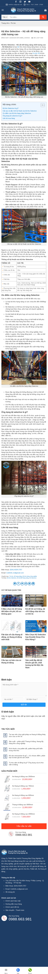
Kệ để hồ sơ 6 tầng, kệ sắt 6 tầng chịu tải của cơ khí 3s (35, 611)
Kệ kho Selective (11, 578)
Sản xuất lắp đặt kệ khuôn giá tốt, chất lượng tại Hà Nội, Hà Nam (34, 663)
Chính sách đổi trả (12, 907)
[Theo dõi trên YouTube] (30, 2)
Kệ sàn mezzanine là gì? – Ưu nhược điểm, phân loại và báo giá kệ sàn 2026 (27, 757)
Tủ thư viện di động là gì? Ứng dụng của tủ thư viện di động (26, 764)
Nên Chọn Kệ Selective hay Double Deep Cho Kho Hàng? (35, 637)
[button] (2, 10)
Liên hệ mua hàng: (9, 118)
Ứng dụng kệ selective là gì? (12, 116)
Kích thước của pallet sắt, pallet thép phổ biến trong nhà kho (26, 749)
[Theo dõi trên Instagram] (21, 2)
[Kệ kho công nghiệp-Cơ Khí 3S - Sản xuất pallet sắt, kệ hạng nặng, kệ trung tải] (24, 10)
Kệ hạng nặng (18, 576)
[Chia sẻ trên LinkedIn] (33, 583)
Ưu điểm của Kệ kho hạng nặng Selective (17, 113)
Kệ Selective (32, 578)
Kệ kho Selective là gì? (10, 108)
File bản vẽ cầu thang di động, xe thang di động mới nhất (11, 637)
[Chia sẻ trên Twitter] (22, 583)
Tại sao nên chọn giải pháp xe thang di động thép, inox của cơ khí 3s (27, 735)
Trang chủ (5, 23)
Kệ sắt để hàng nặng (23, 578)
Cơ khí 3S (36, 53)
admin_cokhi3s (24, 37)
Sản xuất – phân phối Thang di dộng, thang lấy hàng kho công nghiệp (26, 742)
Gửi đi (24, 705)
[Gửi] (43, 17)
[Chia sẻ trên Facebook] (18, 583)
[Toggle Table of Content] (41, 105)
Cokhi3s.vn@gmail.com (15, 573)
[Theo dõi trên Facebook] (17, 2)
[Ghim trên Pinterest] (29, 583)
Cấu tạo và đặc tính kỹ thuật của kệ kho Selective (20, 111)
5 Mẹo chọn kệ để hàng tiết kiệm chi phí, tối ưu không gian (11, 611)
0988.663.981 (23, 834)
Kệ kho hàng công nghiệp (29, 576)
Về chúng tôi (10, 892)
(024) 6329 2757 (16, 570)
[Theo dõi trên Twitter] (26, 2)
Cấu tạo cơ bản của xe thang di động (11, 661)
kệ (18, 47)
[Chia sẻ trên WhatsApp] (15, 583)
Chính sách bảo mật (12, 901)
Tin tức (13, 23)
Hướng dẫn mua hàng (13, 904)
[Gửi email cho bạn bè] (25, 583)
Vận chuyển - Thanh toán (14, 910)
